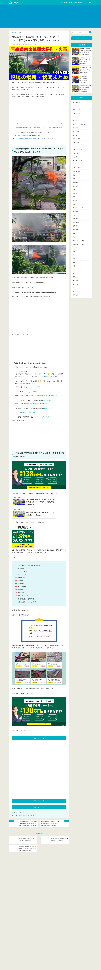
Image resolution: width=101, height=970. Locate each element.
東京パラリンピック (78, 244)
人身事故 (75, 182)
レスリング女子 (77, 168)
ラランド (75, 164)
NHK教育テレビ (77, 102)
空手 (74, 269)
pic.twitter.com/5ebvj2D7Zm (49, 395)
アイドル (75, 128)
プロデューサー (77, 153)
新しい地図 (76, 229)
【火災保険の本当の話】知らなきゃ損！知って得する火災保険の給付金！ (36, 138)
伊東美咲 (75, 186)
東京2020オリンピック (79, 240)
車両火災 (75, 284)
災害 (74, 266)
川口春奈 (75, 215)
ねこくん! (75, 117)
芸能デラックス (17, 2)
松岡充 (75, 248)
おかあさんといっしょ (79, 113)
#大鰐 (36, 395)
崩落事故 (75, 211)
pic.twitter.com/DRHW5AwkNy (39, 403)
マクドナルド (77, 157)
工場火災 (75, 218)
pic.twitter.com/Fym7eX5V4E (49, 376)
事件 (74, 175)
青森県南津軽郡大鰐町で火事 (25, 815)
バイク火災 (76, 146)
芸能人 (75, 277)
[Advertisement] (50, 16)
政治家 (75, 226)
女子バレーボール (78, 208)
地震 (74, 197)
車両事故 (75, 280)
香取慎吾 (75, 295)
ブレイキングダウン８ (79, 149)
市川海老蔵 (76, 222)
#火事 (40, 395)
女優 (74, 204)
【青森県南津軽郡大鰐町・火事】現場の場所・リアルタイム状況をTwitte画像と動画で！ (38, 129)
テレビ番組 (76, 142)
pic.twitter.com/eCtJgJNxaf (33, 387)
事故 (74, 178)
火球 (74, 262)
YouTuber (75, 106)
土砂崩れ (75, 193)
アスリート (76, 131)
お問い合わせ (78, 2)
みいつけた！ (77, 120)
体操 (74, 189)
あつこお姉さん (77, 109)
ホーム (15, 32)
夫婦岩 (75, 200)
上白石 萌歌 (77, 171)
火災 (74, 258)
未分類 (75, 237)
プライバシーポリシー (66, 2)
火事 (20, 32)
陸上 (74, 288)
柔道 (74, 251)
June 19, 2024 (34, 383)
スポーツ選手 (77, 138)
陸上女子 (75, 291)
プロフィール (87, 2)
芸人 (74, 273)
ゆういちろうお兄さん (79, 124)
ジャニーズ (76, 135)
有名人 (75, 233)
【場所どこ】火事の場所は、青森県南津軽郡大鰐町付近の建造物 (33, 132)
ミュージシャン (77, 160)
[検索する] (90, 32)
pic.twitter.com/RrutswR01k (27, 412)
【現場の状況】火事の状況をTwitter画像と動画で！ (29, 135)
